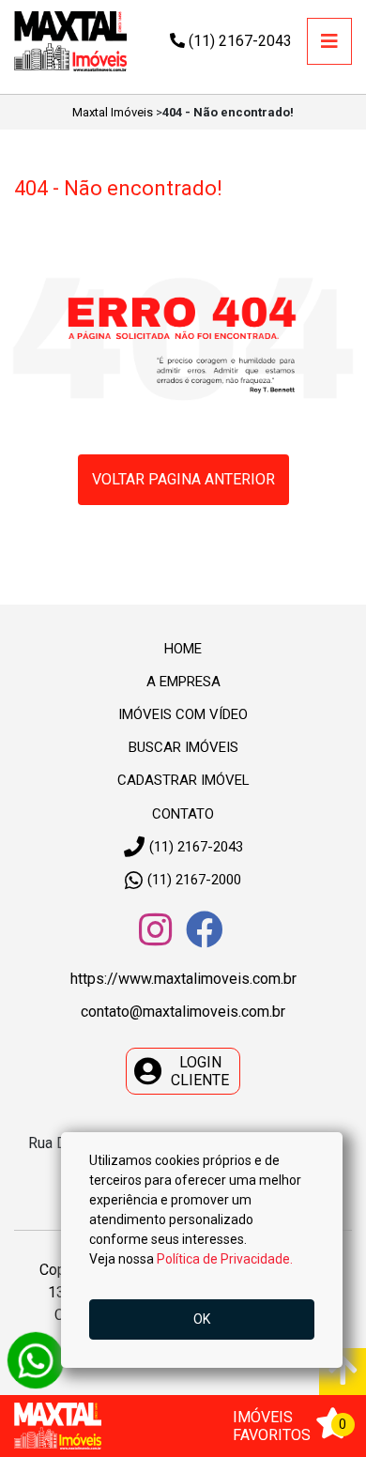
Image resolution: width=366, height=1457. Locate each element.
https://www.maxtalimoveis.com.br (183, 979)
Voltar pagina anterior (183, 479)
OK (201, 1319)
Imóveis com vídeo (183, 714)
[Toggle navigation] (329, 41)
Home (183, 648)
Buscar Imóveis (183, 747)
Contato (183, 813)
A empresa (183, 681)
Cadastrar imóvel (183, 780)
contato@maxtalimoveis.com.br (183, 1011)
